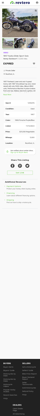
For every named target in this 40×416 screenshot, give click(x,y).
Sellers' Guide (27, 370)
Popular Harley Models (9, 391)
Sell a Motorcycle (29, 367)
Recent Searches (10, 395)
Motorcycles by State (9, 375)
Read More (7, 94)
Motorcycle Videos (7, 385)
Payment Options (14, 186)
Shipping (10, 200)
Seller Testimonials (27, 383)
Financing (11, 193)
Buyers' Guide (8, 370)
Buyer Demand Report (28, 378)
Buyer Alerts (8, 367)
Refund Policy (27, 391)
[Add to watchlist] (34, 63)
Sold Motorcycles (29, 388)
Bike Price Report (29, 374)
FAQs (5, 398)
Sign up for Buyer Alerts (19, 152)
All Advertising (18, 414)
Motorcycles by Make (9, 380)
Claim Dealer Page (18, 409)
